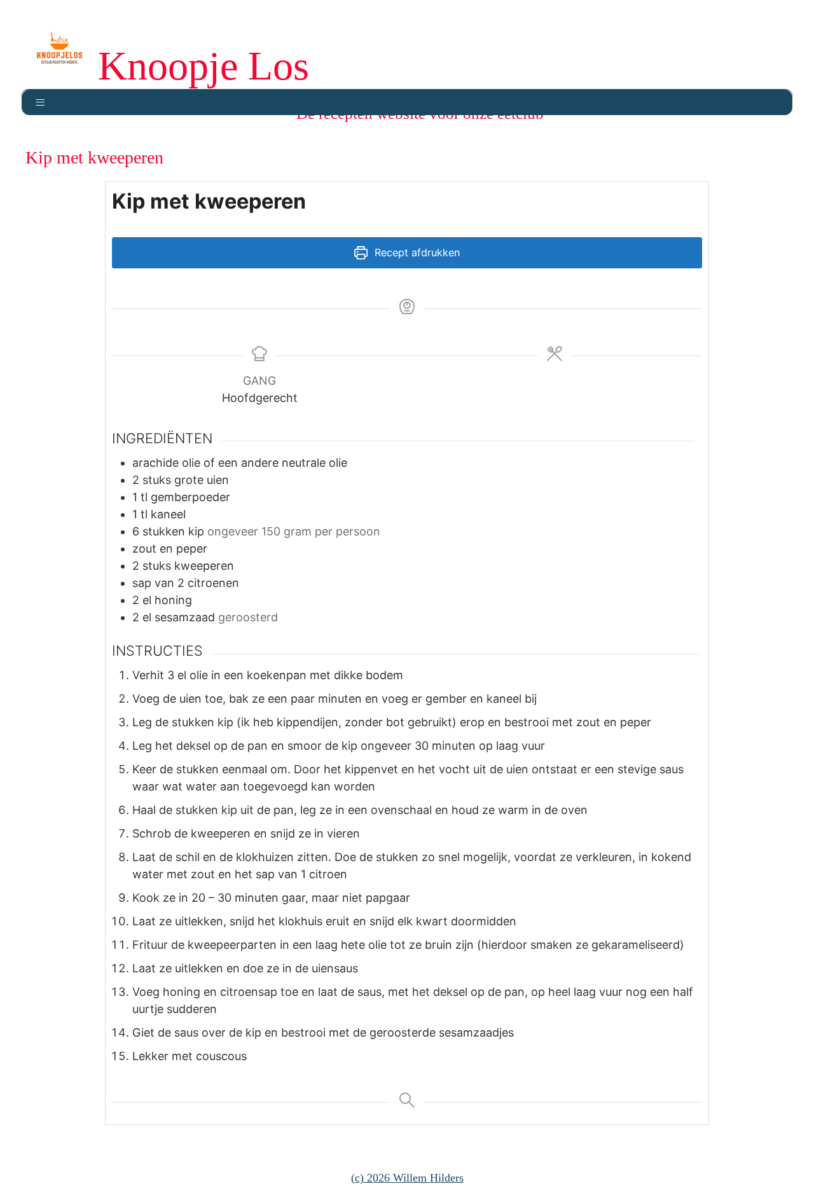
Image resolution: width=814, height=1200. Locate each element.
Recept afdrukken (415, 252)
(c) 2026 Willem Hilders (407, 1177)
